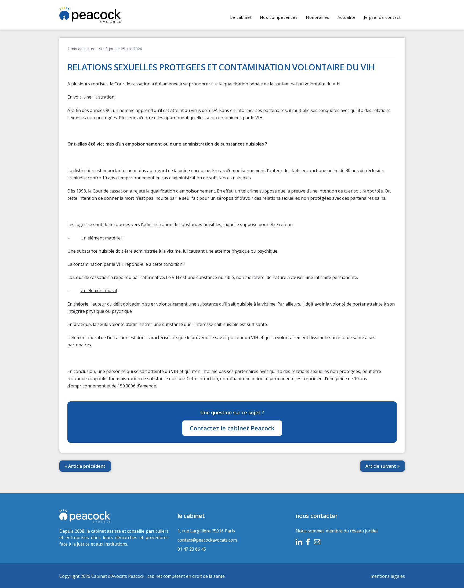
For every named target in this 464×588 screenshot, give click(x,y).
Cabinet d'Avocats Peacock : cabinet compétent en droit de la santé (158, 576)
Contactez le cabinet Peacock (232, 428)
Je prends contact (382, 17)
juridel (371, 531)
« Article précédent (85, 466)
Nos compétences (279, 17)
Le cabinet (241, 17)
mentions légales (388, 576)
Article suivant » (382, 466)
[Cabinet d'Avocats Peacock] (114, 516)
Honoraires (317, 17)
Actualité (347, 17)
